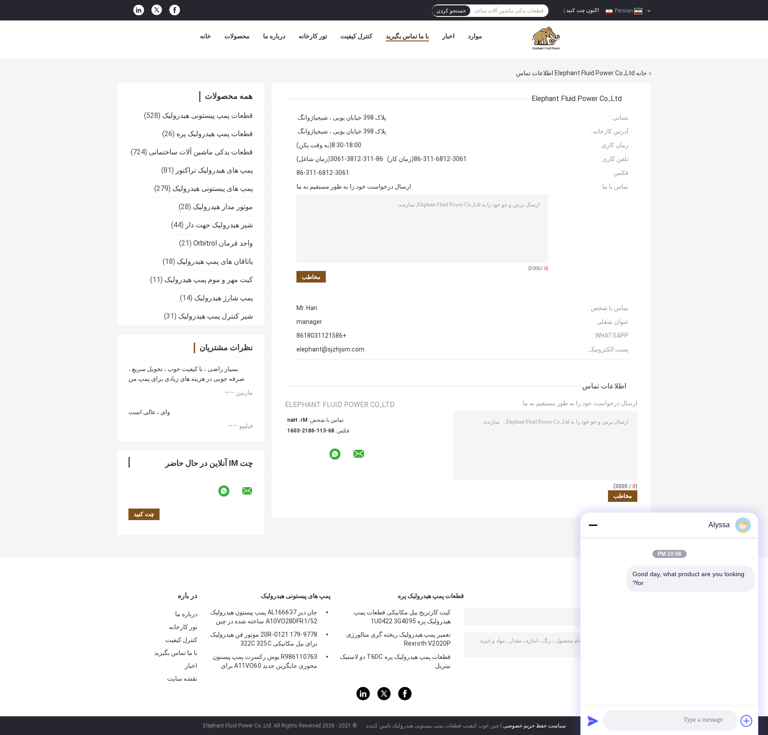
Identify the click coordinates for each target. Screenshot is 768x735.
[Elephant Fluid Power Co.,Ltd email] (253, 491)
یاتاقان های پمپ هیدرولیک (215, 261)
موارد (475, 36)
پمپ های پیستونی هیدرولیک (212, 188)
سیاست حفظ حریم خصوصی (534, 726)
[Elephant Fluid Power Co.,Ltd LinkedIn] (139, 10)
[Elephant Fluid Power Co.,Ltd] (546, 38)
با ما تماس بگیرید (407, 36)
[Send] (593, 721)
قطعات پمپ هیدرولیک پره (214, 133)
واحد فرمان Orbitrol (223, 243)
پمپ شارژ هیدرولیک (223, 298)
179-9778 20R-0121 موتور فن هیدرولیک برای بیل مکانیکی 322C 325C (263, 639)
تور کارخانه (313, 36)
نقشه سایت (182, 678)
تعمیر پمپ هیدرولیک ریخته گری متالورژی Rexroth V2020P (398, 639)
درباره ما (274, 36)
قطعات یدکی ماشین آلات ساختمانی (201, 152)
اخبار (448, 36)
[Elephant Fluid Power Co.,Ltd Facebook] (175, 10)
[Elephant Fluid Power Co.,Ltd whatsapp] (229, 491)
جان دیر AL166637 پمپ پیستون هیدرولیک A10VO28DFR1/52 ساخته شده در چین (263, 617)
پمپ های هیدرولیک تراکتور (214, 170)
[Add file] (746, 721)
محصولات (237, 36)
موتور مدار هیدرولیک (223, 206)
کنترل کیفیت (356, 36)
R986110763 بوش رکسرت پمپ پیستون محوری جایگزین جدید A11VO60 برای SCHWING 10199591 (264, 662)
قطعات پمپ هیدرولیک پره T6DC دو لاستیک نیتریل (395, 661)
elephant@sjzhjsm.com (330, 349)
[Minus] (593, 525)
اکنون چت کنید (582, 10)
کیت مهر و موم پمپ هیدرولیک (208, 279)
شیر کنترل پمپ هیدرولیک (215, 316)
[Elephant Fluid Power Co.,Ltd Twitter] (156, 10)
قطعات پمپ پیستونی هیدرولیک (207, 115)
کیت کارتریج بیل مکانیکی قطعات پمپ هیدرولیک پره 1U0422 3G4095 (402, 617)
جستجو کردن (451, 11)
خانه (205, 36)
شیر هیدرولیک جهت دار (219, 225)
